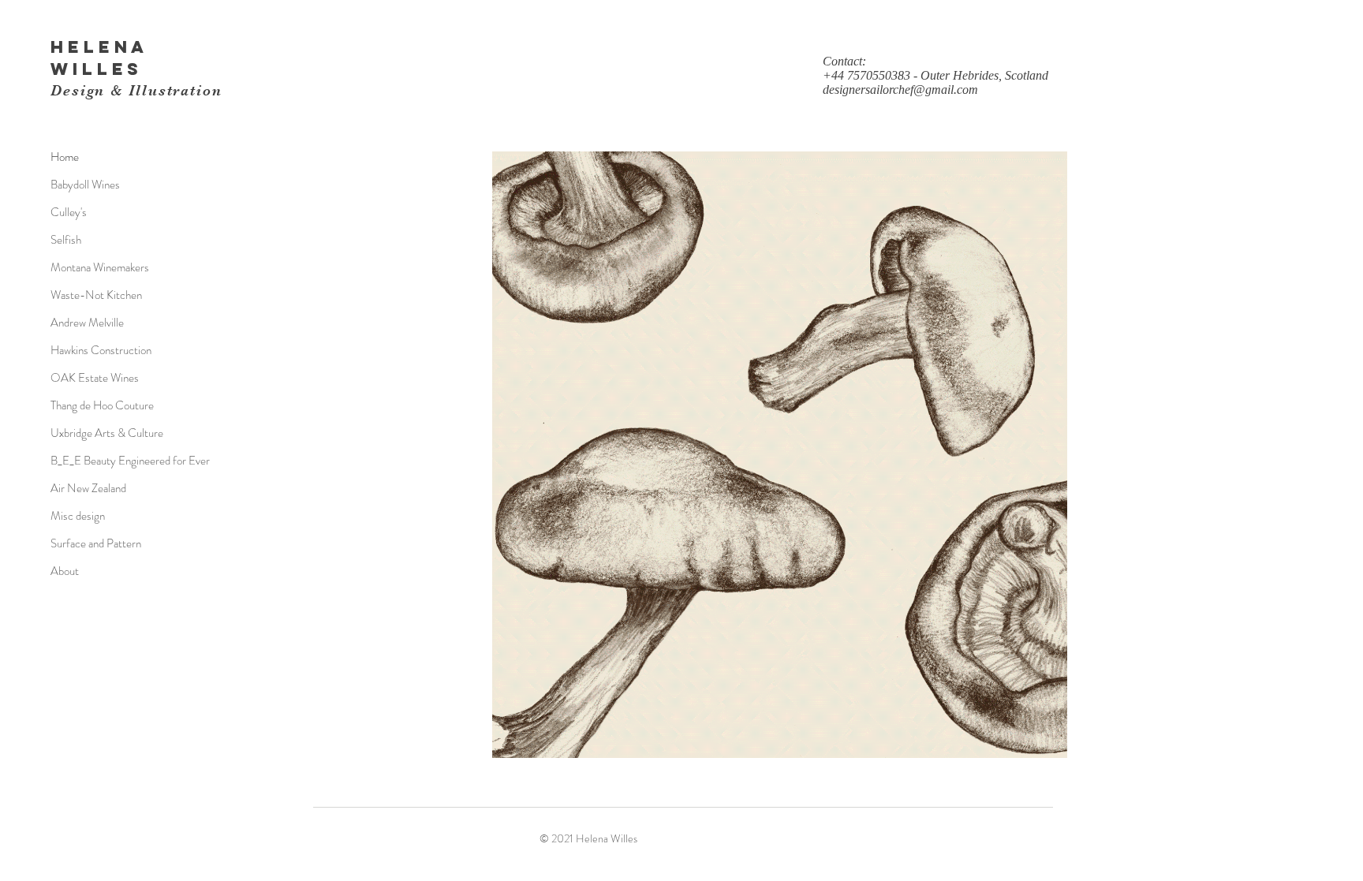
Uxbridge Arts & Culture (106, 433)
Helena (99, 47)
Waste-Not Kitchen (96, 295)
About (64, 571)
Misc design (77, 515)
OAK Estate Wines (94, 377)
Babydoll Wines (85, 184)
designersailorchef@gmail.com (900, 89)
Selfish (65, 239)
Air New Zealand (88, 488)
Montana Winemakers (99, 267)
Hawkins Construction (100, 350)
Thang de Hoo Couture (102, 405)
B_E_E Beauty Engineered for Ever (130, 460)
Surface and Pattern (95, 543)
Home (64, 157)
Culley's (68, 212)
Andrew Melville (87, 322)
